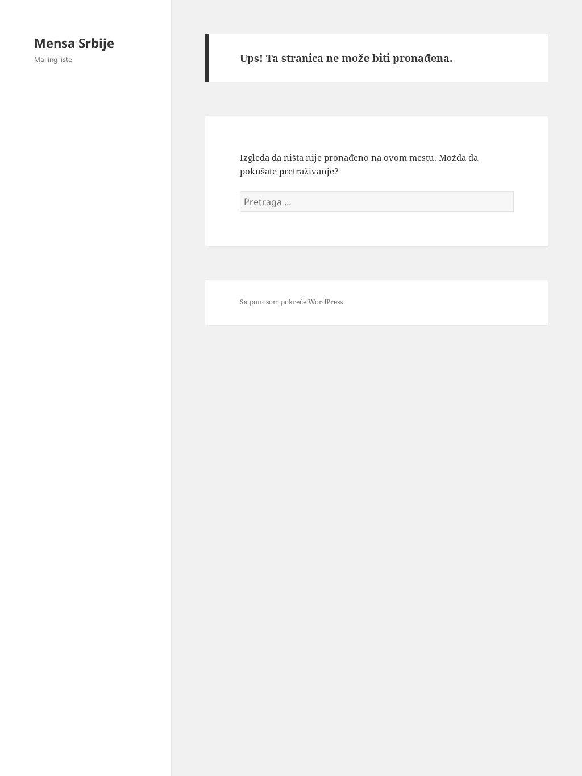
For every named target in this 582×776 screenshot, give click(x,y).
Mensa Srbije (74, 42)
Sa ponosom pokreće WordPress (291, 302)
